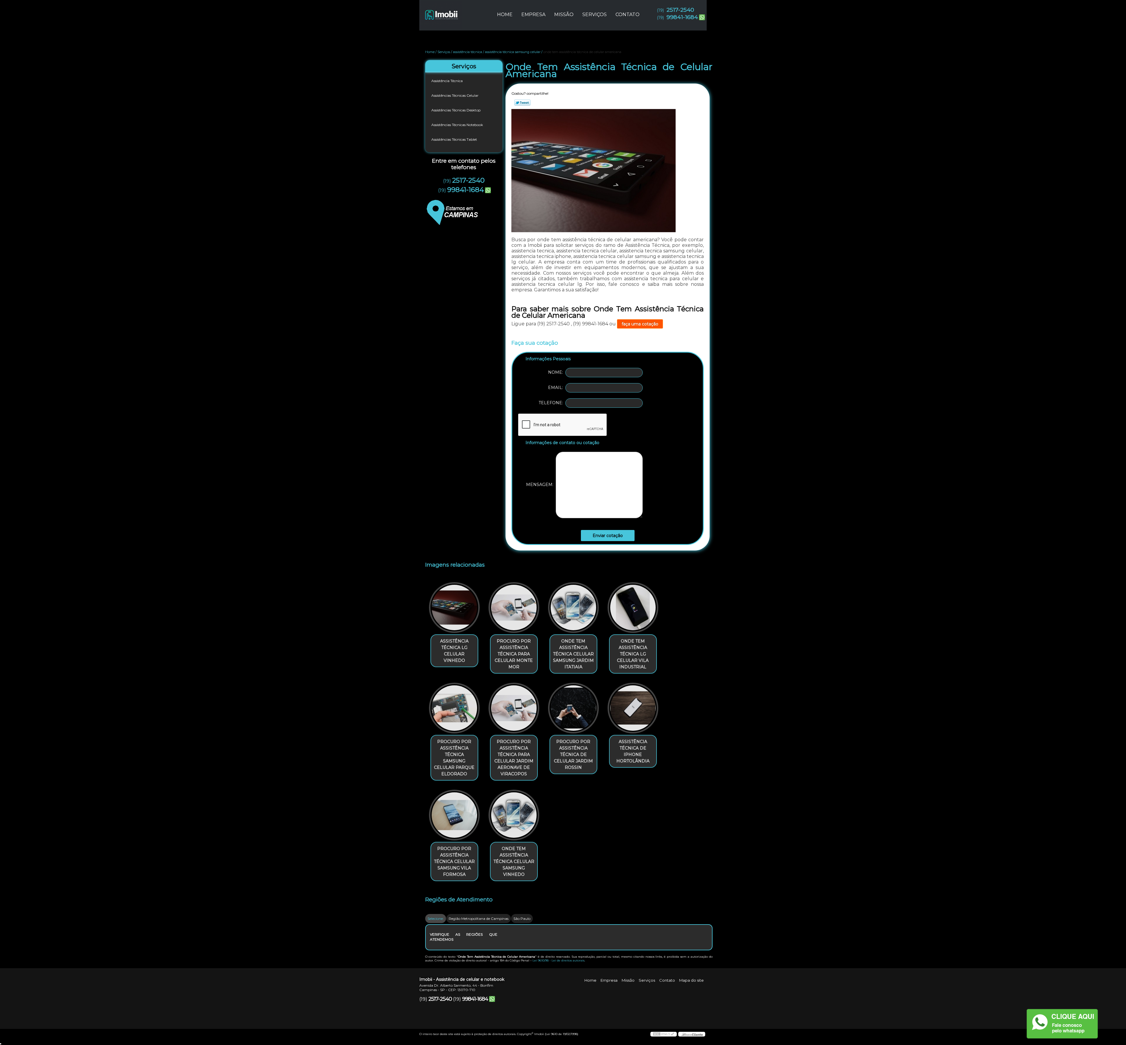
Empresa (533, 14)
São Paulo (521, 918)
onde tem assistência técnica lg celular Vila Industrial (633, 654)
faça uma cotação (640, 324)
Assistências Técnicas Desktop (456, 110)
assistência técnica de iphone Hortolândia (633, 751)
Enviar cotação (608, 535)
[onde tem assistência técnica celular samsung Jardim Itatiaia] (573, 607)
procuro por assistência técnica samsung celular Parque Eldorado (454, 757)
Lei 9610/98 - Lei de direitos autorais (558, 960)
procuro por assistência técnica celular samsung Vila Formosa (454, 861)
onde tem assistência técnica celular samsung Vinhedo (514, 861)
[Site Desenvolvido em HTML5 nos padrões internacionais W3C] (663, 1034)
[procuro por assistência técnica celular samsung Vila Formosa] (454, 815)
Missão (564, 14)
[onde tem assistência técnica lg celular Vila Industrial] (633, 607)
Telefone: (552, 402)
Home (505, 14)
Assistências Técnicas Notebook (457, 125)
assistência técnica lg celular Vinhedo (454, 650)
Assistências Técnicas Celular (455, 95)
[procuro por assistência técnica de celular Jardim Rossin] (573, 708)
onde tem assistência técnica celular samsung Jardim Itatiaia (573, 654)
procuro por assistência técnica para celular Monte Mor (514, 654)
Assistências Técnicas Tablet (454, 139)
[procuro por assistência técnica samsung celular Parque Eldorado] (454, 708)
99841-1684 (682, 17)
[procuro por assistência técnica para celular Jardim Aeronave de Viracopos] (514, 708)
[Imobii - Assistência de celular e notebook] (453, 11)
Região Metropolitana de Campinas (478, 918)
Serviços (594, 14)
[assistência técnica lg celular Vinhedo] (454, 607)
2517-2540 (680, 9)
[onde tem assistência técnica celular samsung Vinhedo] (514, 815)
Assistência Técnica (447, 81)
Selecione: (436, 918)
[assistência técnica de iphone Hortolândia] (633, 708)
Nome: (556, 372)
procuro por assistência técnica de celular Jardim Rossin (573, 754)
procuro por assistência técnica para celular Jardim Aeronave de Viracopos (513, 757)
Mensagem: (541, 484)
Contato (627, 14)
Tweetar (522, 103)
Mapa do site (691, 980)
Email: (556, 387)
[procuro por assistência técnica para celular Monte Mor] (514, 607)
